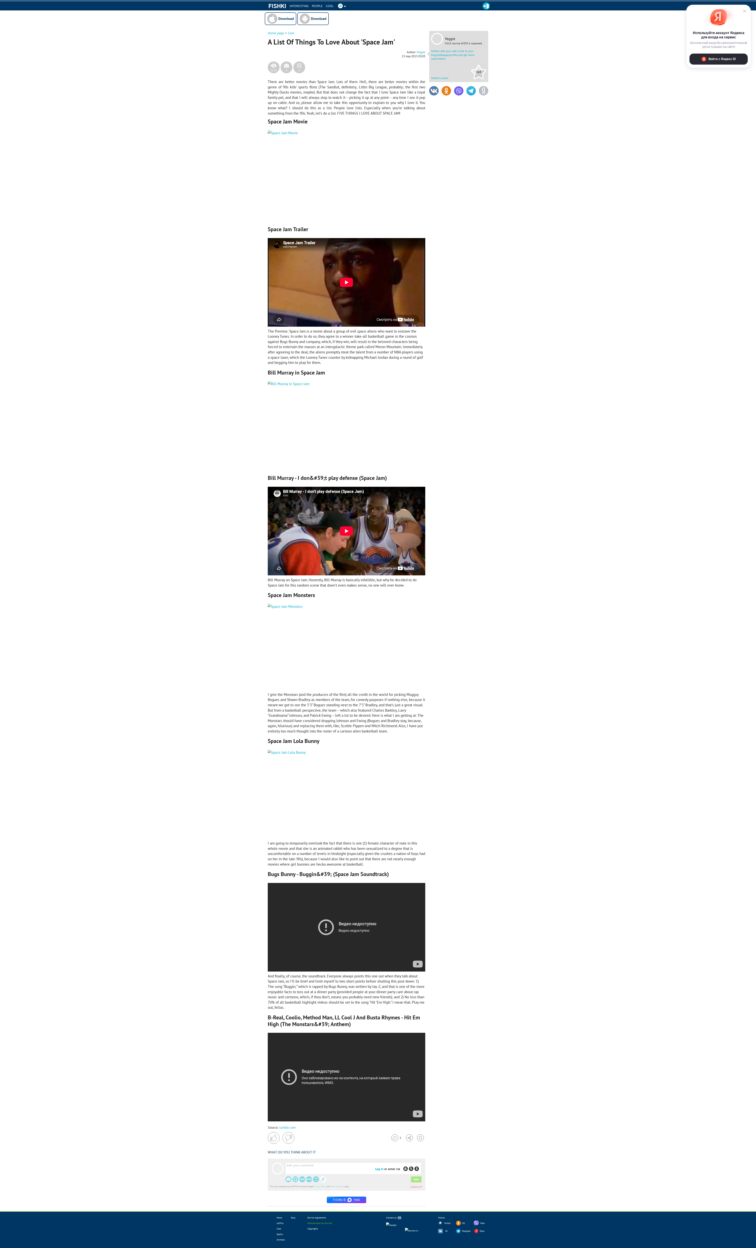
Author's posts (439, 78)
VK (446, 1231)
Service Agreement (316, 1217)
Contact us (391, 1217)
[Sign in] (486, 6)
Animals (281, 1239)
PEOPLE (317, 6)
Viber (482, 1223)
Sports (280, 1234)
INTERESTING (299, 6)
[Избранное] (420, 1137)
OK (463, 1223)
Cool (330, 6)
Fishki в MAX (346, 1200)
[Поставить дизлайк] (288, 1138)
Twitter (447, 1223)
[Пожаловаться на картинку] (315, 214)
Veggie (450, 39)
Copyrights (312, 1228)
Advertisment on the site (319, 1223)
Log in (379, 1169)
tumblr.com (287, 1127)
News (279, 1217)
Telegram (466, 1231)
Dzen (482, 1231)
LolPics (280, 1223)
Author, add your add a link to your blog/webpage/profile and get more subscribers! (452, 54)
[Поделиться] (409, 1137)
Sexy (293, 1217)
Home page (276, 33)
